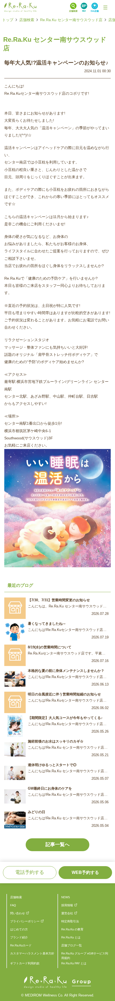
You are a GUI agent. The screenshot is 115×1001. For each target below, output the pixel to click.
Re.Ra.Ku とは (70, 937)
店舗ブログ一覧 (71, 945)
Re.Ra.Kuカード (21, 945)
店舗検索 (26, 20)
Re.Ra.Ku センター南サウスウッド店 (71, 20)
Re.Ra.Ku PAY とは (73, 963)
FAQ (13, 905)
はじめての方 (19, 929)
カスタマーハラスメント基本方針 (32, 953)
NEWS (65, 897)
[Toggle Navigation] (105, 7)
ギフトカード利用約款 (25, 963)
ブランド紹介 (19, 937)
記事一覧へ (57, 844)
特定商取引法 (70, 921)
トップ (7, 20)
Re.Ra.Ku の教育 (72, 929)
